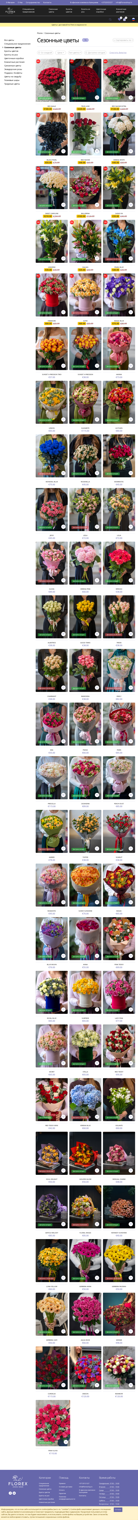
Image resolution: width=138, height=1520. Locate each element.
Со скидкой (46, 52)
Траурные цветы (12, 84)
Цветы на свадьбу (12, 76)
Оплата (61, 1490)
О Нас (20, 2)
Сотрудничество (33, 2)
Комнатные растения (121, 10)
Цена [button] (59, 52)
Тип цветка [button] (74, 52)
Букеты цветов (69, 10)
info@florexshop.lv (124, 2)
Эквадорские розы (13, 69)
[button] (133, 19)
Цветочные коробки (101, 10)
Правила (62, 1483)
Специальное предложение (28, 10)
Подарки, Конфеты (13, 73)
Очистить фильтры (117, 53)
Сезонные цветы (53, 10)
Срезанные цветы (12, 65)
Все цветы (9, 40)
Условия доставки (65, 1487)
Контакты (47, 2)
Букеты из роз (85, 10)
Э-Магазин (10, 2)
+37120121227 (107, 2)
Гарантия (62, 1493)
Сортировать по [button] (123, 40)
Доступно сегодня (96, 52)
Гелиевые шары (11, 80)
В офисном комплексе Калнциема (84, 2)
